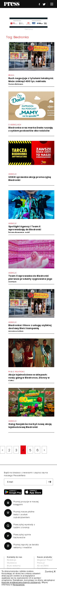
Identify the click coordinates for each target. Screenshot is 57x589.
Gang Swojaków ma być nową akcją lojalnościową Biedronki (30, 425)
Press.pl (41, 562)
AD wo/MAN (42, 565)
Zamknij (50, 571)
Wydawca (12, 562)
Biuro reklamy (14, 565)
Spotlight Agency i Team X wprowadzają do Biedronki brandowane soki (24, 229)
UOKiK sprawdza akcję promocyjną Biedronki (29, 178)
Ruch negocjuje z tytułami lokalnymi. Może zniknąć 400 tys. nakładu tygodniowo (31, 81)
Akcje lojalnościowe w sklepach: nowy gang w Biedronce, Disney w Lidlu (29, 377)
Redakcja (11, 560)
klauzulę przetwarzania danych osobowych (21, 582)
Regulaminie (19, 585)
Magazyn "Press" (45, 560)
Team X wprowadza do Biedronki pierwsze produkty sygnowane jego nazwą (30, 279)
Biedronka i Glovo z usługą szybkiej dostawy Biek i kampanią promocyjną (29, 328)
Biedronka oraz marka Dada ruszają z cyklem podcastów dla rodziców (30, 129)
